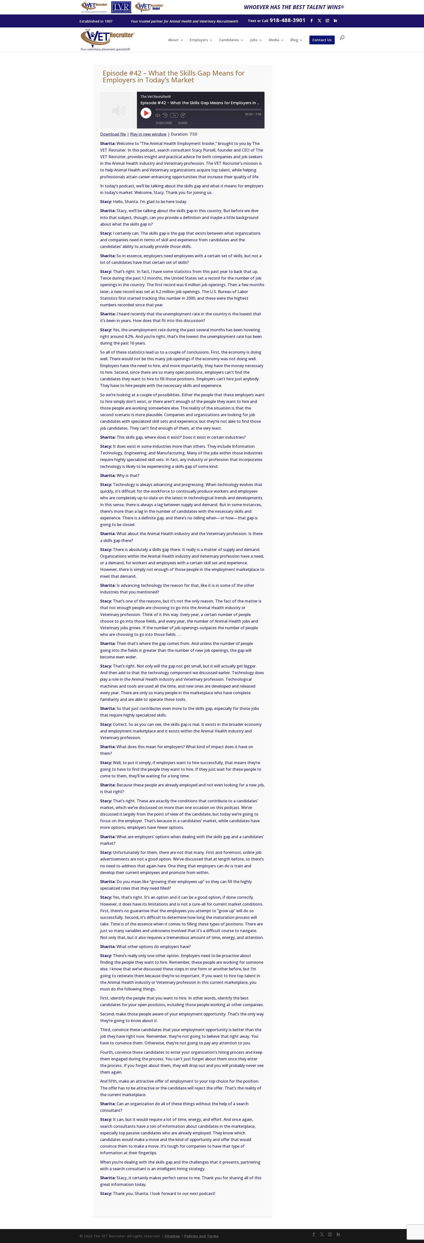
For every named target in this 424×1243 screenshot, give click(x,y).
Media (274, 40)
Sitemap (172, 1235)
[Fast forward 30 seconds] (183, 115)
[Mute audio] (157, 115)
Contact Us (321, 40)
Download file (113, 134)
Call (265, 20)
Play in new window (148, 134)
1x (174, 115)
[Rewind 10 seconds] (165, 115)
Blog (294, 40)
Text (252, 20)
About (173, 40)
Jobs (253, 40)
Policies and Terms (201, 1235)
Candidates (229, 40)
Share (182, 123)
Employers (199, 40)
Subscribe (164, 123)
